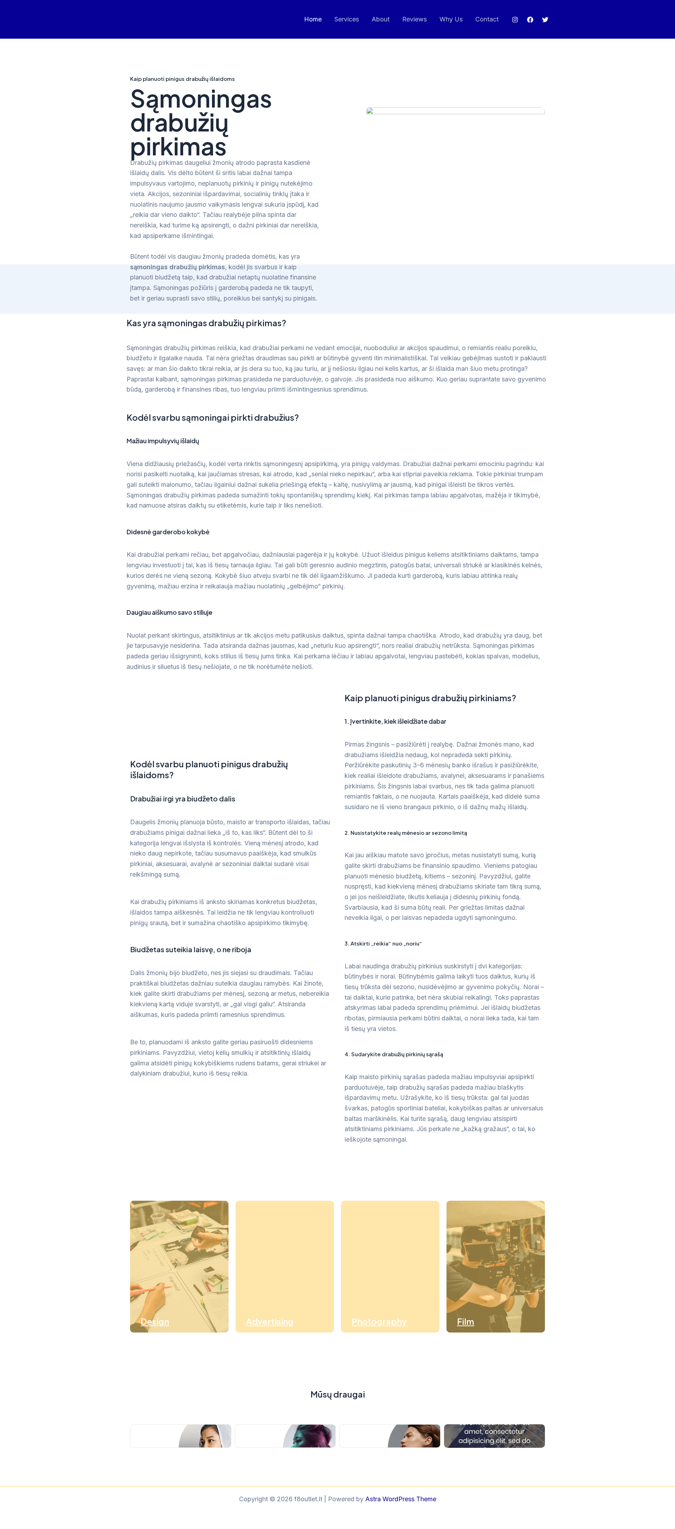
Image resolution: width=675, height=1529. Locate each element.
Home (313, 19)
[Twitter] (545, 20)
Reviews (414, 19)
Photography (379, 1321)
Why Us (451, 19)
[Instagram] (515, 20)
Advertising (270, 1321)
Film (465, 1321)
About (381, 19)
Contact (487, 19)
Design (155, 1321)
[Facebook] (530, 20)
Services (346, 19)
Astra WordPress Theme (400, 1499)
